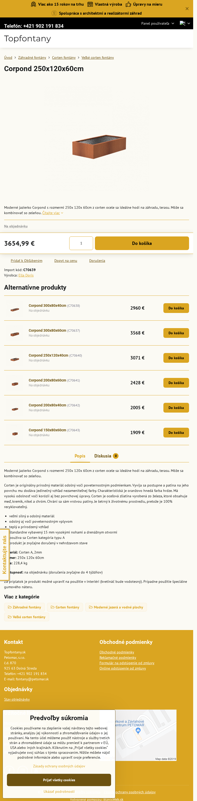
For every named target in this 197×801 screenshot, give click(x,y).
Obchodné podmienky (117, 652)
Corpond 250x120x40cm (48, 355)
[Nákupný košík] (175, 38)
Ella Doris (26, 275)
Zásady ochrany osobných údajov (130, 792)
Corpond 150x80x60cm (47, 430)
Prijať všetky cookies (59, 780)
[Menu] (187, 38)
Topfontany (27, 38)
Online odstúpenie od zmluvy (123, 668)
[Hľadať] (162, 38)
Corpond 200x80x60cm (47, 380)
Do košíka (142, 243)
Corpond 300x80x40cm (47, 305)
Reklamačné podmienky (118, 657)
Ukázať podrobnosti (59, 791)
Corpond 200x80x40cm (47, 405)
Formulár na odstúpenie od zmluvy (127, 663)
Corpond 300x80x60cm (47, 330)
